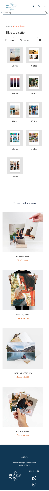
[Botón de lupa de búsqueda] (46, 12)
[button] (14, 476)
